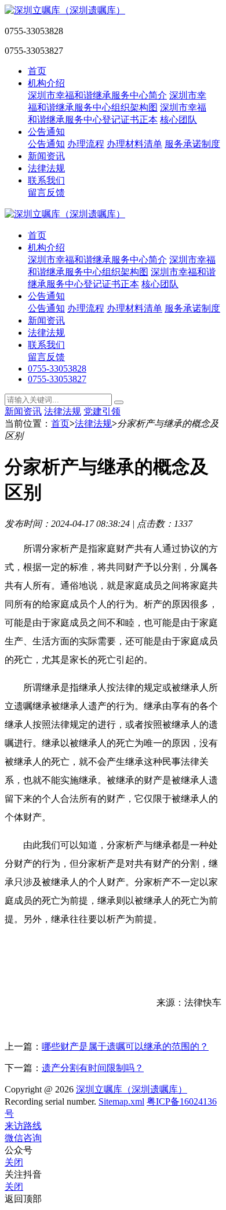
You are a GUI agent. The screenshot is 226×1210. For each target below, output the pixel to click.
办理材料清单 (134, 144)
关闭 (14, 1162)
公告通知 (46, 132)
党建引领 (102, 411)
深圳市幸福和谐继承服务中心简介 (97, 95)
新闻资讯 (46, 156)
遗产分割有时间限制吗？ (93, 1068)
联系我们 (46, 180)
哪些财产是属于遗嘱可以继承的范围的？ (125, 1046)
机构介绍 (46, 83)
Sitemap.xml (121, 1101)
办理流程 (85, 144)
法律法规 (46, 168)
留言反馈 (46, 192)
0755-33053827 (57, 379)
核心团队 (178, 119)
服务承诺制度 (192, 144)
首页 (37, 71)
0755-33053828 (57, 368)
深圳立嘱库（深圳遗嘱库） (131, 1089)
